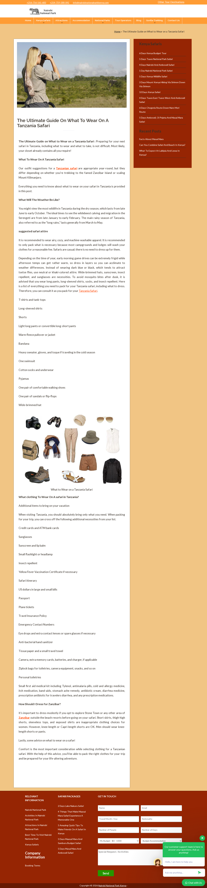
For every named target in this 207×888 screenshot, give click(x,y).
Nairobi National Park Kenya (112, 885)
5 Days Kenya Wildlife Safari (153, 76)
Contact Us (174, 20)
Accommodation (81, 20)
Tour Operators (123, 20)
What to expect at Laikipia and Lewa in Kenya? (159, 152)
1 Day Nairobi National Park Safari (156, 70)
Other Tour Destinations (171, 1)
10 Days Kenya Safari (149, 92)
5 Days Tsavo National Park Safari (156, 59)
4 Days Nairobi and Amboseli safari (156, 64)
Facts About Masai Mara (151, 139)
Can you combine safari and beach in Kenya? (162, 145)
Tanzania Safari (88, 291)
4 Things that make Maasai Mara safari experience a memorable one (72, 815)
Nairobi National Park (35, 809)
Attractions (61, 20)
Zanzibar (24, 717)
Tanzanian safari (66, 168)
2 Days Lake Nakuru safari (71, 806)
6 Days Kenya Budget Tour (152, 53)
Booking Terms (32, 865)
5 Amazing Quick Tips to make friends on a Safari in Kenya (72, 829)
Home (28, 20)
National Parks (102, 20)
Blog (138, 20)
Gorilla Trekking (154, 20)
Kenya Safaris (43, 20)
